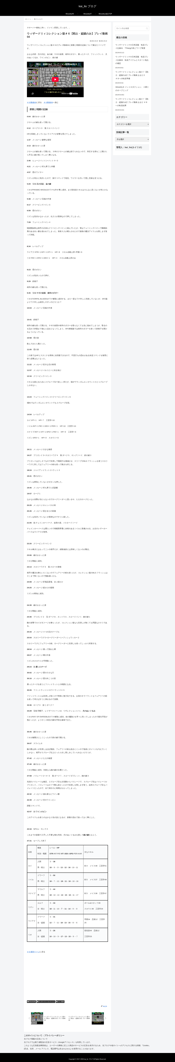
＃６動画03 (31, 102)
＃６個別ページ (33, 952)
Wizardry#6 (32, 1001)
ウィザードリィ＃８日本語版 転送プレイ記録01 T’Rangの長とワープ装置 (131, 46)
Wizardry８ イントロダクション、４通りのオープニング (132, 88)
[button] (147, 28)
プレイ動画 (61, 1001)
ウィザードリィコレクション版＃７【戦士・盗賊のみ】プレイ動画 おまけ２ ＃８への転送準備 (131, 75)
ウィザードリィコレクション (47, 1001)
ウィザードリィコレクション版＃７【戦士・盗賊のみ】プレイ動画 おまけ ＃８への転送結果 (131, 102)
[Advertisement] (67, 980)
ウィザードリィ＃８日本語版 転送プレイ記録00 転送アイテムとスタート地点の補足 (131, 60)
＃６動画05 (48, 102)
